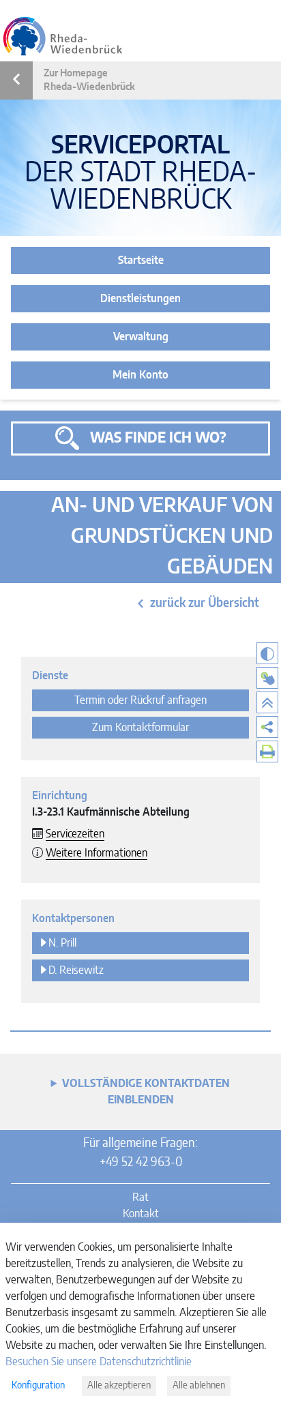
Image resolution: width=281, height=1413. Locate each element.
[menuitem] (267, 727)
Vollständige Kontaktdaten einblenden (146, 1091)
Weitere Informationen (96, 853)
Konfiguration (38, 1385)
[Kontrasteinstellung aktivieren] (267, 653)
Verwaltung (140, 336)
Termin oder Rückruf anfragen (140, 700)
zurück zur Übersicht (204, 603)
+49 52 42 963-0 (141, 1163)
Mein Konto (140, 375)
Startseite (141, 260)
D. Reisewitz (76, 970)
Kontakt (141, 1213)
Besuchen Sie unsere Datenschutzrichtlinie (98, 1361)
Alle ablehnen (199, 1385)
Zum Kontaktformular (140, 727)
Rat (140, 1197)
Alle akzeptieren (119, 1385)
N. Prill (62, 943)
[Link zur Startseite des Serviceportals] (63, 36)
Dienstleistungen (140, 298)
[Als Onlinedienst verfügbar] (267, 678)
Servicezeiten (75, 834)
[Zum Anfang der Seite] (267, 702)
